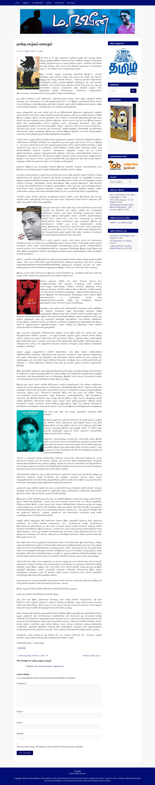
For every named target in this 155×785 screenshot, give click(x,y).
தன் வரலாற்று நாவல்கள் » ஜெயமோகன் (48, 666)
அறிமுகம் (26, 3)
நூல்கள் (49, 3)
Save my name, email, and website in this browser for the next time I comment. (50, 746)
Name (20, 711)
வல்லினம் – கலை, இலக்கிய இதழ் (121, 222)
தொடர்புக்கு (71, 3)
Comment (21, 683)
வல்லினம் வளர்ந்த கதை (92, 655)
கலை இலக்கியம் (37, 3)
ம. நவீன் (40, 51)
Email (20, 722)
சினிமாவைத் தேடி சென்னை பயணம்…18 (32, 655)
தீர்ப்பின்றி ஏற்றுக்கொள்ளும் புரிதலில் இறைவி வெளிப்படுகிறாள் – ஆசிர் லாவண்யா (121, 207)
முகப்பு (17, 3)
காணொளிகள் (59, 3)
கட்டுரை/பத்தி (21, 648)
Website (20, 733)
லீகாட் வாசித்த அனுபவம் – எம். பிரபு (121, 200)
